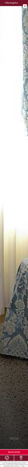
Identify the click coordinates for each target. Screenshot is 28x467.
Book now (14, 452)
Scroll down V (14, 439)
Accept (23, 466)
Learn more (17, 466)
